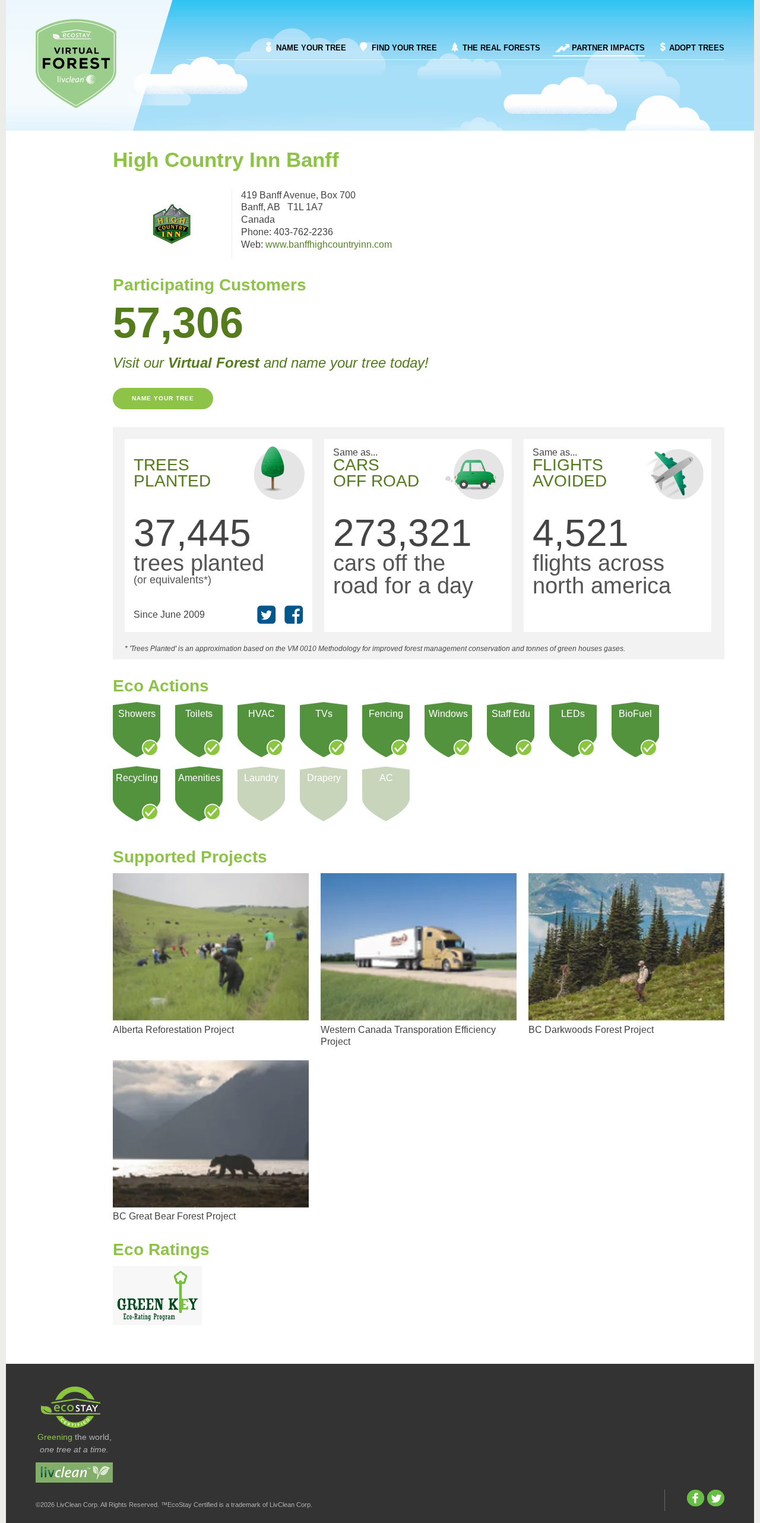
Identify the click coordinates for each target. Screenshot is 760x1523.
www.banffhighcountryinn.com (328, 244)
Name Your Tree (311, 47)
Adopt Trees (696, 47)
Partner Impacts (608, 47)
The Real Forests (501, 47)
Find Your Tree (404, 47)
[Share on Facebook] (293, 614)
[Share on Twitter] (266, 614)
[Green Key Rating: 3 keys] (157, 1295)
